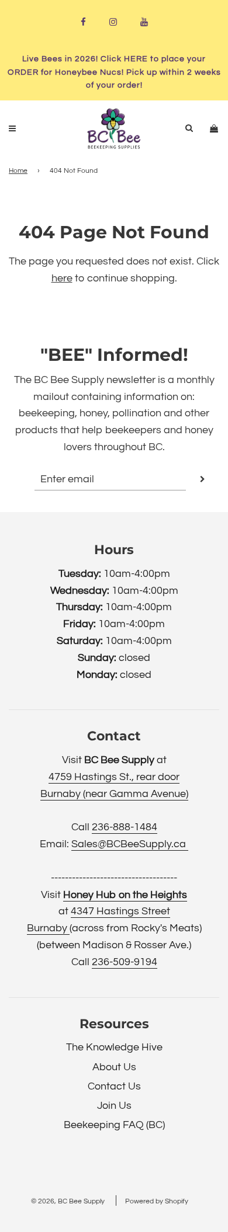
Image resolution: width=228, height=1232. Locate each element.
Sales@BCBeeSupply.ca (129, 844)
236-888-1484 (124, 827)
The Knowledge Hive (114, 1047)
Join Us (114, 1105)
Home (18, 171)
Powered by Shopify (156, 1201)
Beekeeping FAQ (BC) (114, 1124)
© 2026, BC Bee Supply (68, 1201)
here (61, 278)
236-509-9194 (124, 961)
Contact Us (114, 1086)
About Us (114, 1067)
